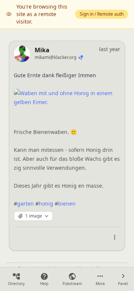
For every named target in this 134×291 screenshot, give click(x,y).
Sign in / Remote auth (102, 14)
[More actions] (114, 237)
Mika (42, 50)
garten (25, 203)
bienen (67, 203)
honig (46, 203)
